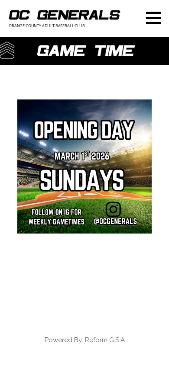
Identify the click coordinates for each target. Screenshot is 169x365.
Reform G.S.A (105, 340)
